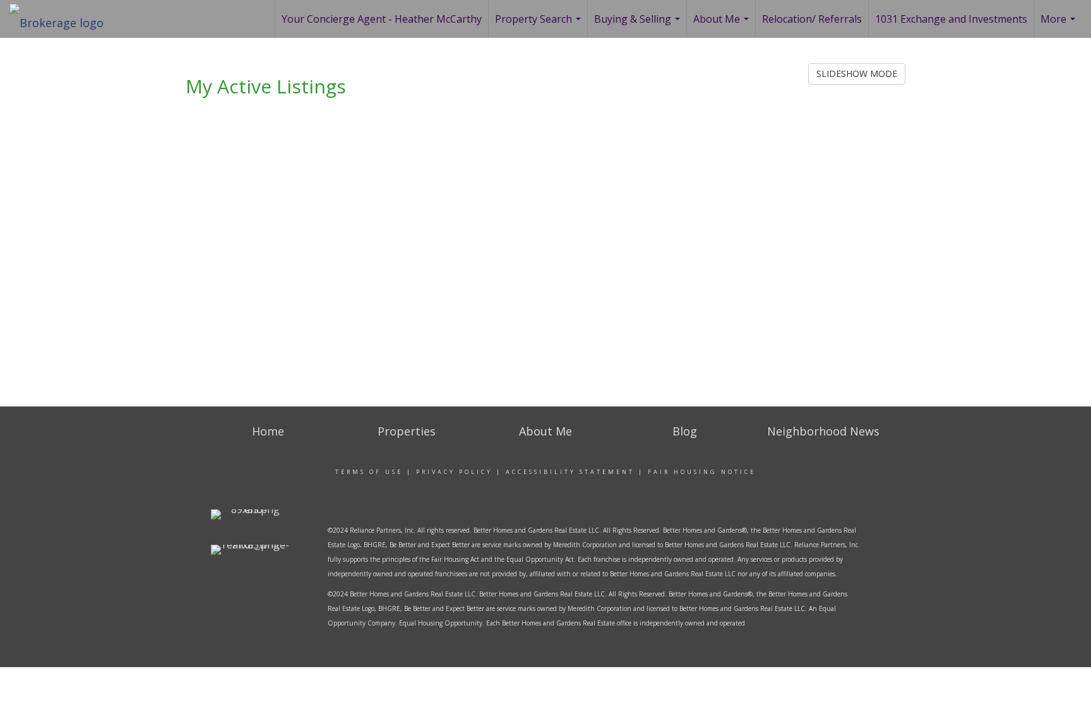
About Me (722, 25)
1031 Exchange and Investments (951, 19)
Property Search (539, 25)
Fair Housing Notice (702, 472)
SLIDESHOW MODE (856, 74)
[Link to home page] (62, 19)
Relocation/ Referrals (812, 19)
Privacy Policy (454, 472)
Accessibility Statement (570, 472)
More (1059, 25)
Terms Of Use (369, 472)
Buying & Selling (638, 25)
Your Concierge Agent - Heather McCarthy (382, 19)
